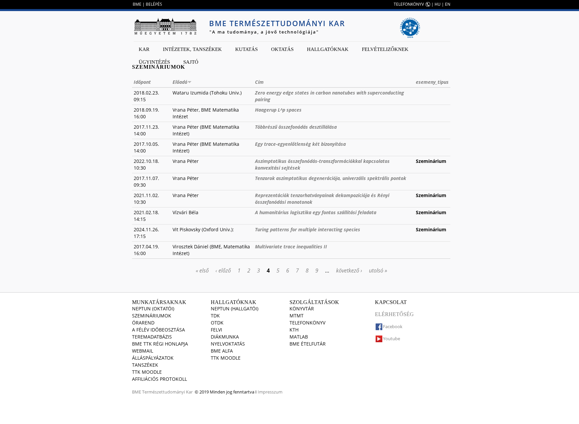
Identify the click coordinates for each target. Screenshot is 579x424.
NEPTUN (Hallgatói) (234, 308)
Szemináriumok (151, 315)
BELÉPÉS (154, 4)
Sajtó (190, 62)
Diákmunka (225, 337)
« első (202, 270)
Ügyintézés (154, 62)
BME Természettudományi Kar (277, 23)
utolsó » (378, 270)
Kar (144, 49)
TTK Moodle (147, 372)
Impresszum (270, 392)
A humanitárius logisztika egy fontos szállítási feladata (315, 212)
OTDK (217, 322)
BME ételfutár (308, 344)
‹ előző (223, 270)
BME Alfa (222, 351)
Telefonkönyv (307, 322)
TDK (215, 315)
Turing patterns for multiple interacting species (307, 229)
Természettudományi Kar (167, 392)
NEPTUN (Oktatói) (153, 308)
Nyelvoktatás (228, 344)
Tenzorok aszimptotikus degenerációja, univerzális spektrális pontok (330, 178)
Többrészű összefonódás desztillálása (296, 127)
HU (438, 4)
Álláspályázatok (153, 358)
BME (137, 4)
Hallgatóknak (327, 49)
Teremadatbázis (152, 337)
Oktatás (282, 49)
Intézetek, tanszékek (192, 49)
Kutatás (246, 49)
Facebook (392, 326)
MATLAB (299, 337)
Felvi (216, 329)
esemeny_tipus (432, 82)
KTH (294, 329)
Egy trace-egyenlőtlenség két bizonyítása (300, 144)
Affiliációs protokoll (159, 379)
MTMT (297, 315)
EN (447, 4)
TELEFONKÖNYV (409, 4)
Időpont (142, 82)
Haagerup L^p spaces (278, 110)
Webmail (142, 351)
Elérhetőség (394, 314)
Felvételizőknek (385, 49)
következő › (349, 270)
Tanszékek (145, 365)
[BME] (165, 26)
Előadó (180, 82)
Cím (259, 82)
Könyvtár (302, 308)
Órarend (143, 322)
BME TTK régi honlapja (160, 344)
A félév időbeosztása (158, 329)
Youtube (391, 339)
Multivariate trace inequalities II (291, 246)
